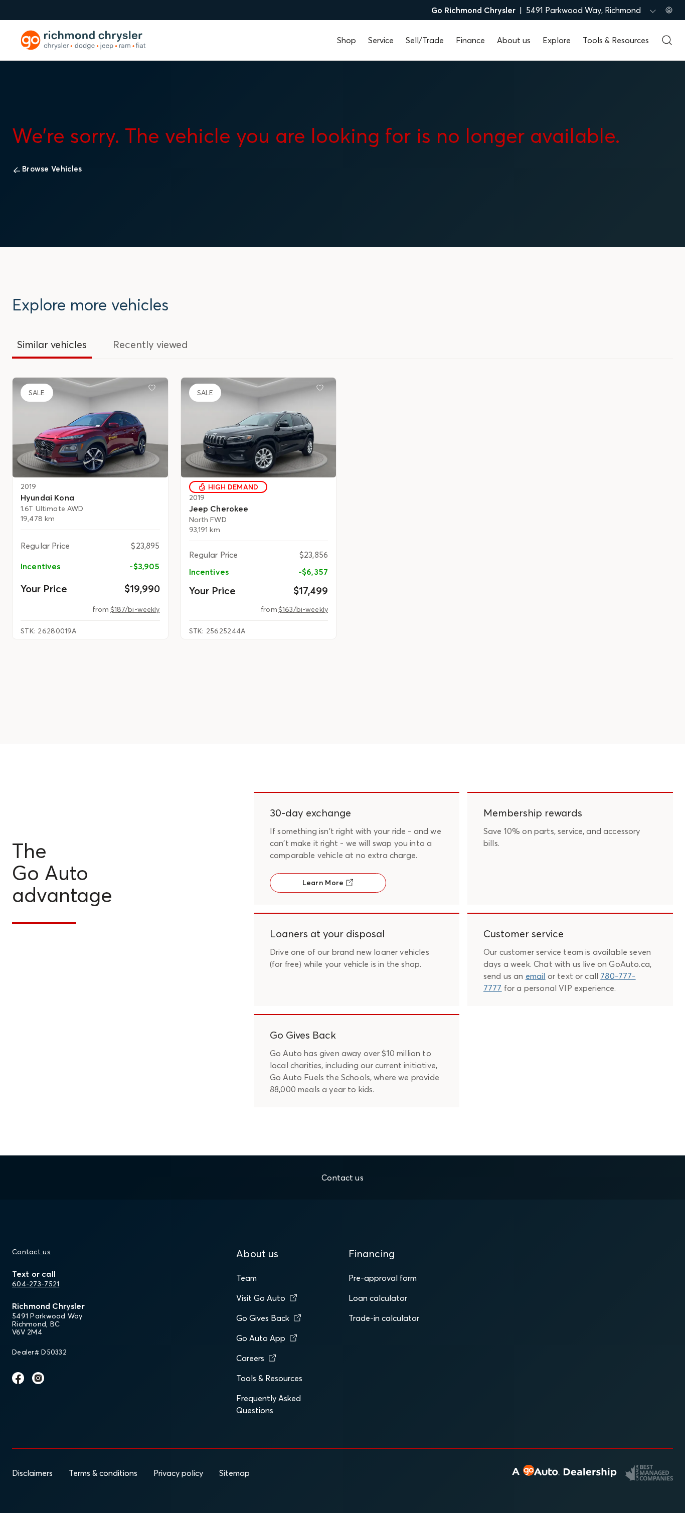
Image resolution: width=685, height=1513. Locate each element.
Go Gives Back (262, 1318)
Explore (557, 40)
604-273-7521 (35, 1283)
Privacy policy (178, 1473)
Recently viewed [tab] (150, 344)
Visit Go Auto (260, 1298)
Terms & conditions (103, 1473)
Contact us (31, 1251)
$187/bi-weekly (135, 609)
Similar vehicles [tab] (52, 344)
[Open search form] (667, 40)
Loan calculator (378, 1298)
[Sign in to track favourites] (154, 390)
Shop (346, 40)
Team (246, 1278)
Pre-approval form (383, 1278)
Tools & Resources (616, 40)
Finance (470, 40)
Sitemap (234, 1473)
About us (514, 40)
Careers (250, 1358)
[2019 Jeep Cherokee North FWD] (258, 427)
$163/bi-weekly (303, 609)
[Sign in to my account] (669, 10)
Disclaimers (32, 1473)
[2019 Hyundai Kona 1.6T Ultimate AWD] (90, 427)
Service (381, 40)
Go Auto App (260, 1338)
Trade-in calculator (384, 1318)
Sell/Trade (425, 40)
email (536, 976)
